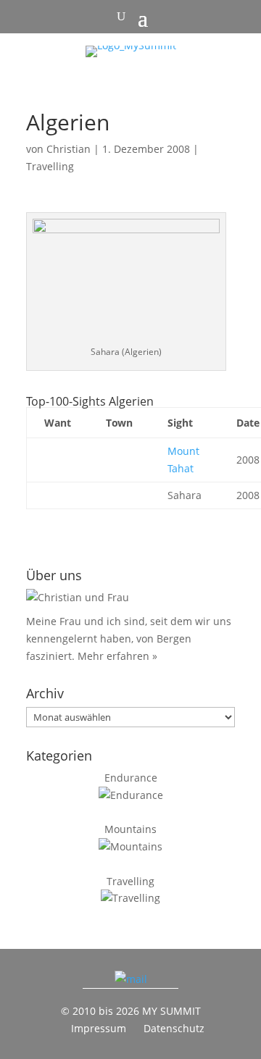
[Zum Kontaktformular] (131, 979)
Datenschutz (174, 1028)
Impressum (98, 1028)
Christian (68, 149)
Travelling (50, 166)
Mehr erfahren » (117, 656)
